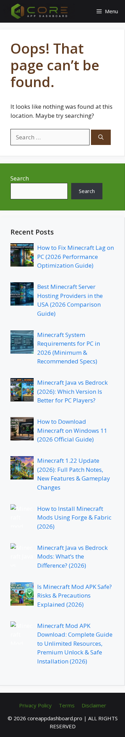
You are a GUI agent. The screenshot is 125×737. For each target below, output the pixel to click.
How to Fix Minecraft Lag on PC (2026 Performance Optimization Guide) (75, 256)
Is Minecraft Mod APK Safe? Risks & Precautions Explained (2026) (74, 595)
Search (19, 178)
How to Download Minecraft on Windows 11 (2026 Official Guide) (72, 430)
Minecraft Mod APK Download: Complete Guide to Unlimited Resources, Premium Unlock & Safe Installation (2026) (74, 643)
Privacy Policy (35, 705)
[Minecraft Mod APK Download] (39, 11)
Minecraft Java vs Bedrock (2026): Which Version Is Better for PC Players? (72, 391)
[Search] (101, 137)
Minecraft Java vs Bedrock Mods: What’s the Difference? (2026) (72, 556)
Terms (67, 705)
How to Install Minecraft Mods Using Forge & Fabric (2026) (74, 517)
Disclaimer (94, 705)
